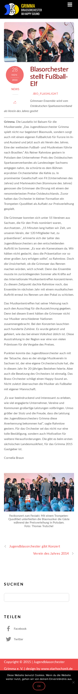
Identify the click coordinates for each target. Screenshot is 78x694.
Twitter (18, 639)
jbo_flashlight (45, 94)
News (15, 89)
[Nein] (73, 682)
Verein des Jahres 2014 (51, 553)
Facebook (20, 628)
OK (39, 686)
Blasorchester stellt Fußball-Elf (49, 76)
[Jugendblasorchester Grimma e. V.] (23, 14)
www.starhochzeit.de (57, 668)
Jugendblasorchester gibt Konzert (34, 546)
